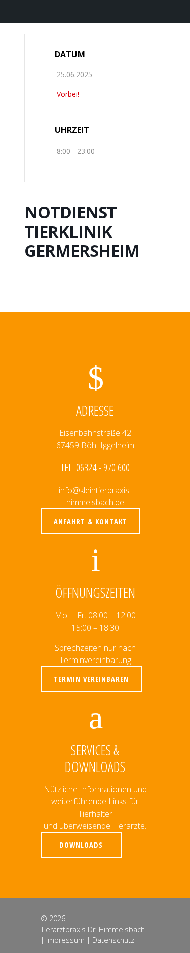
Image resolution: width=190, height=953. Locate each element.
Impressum (65, 940)
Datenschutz (113, 940)
